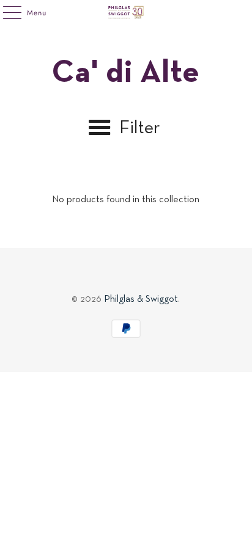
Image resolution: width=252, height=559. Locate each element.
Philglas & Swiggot (141, 299)
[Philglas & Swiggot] (126, 12)
